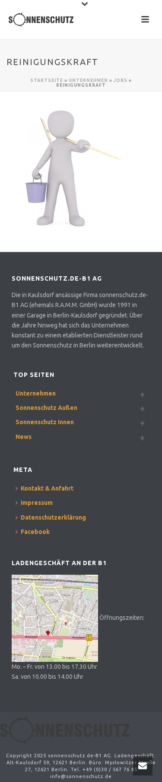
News (24, 436)
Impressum (37, 502)
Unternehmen (88, 80)
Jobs (120, 80)
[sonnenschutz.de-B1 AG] (65, 729)
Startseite (46, 80)
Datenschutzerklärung (53, 517)
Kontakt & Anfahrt (47, 488)
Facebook (35, 531)
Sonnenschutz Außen (46, 407)
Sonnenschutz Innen (45, 422)
